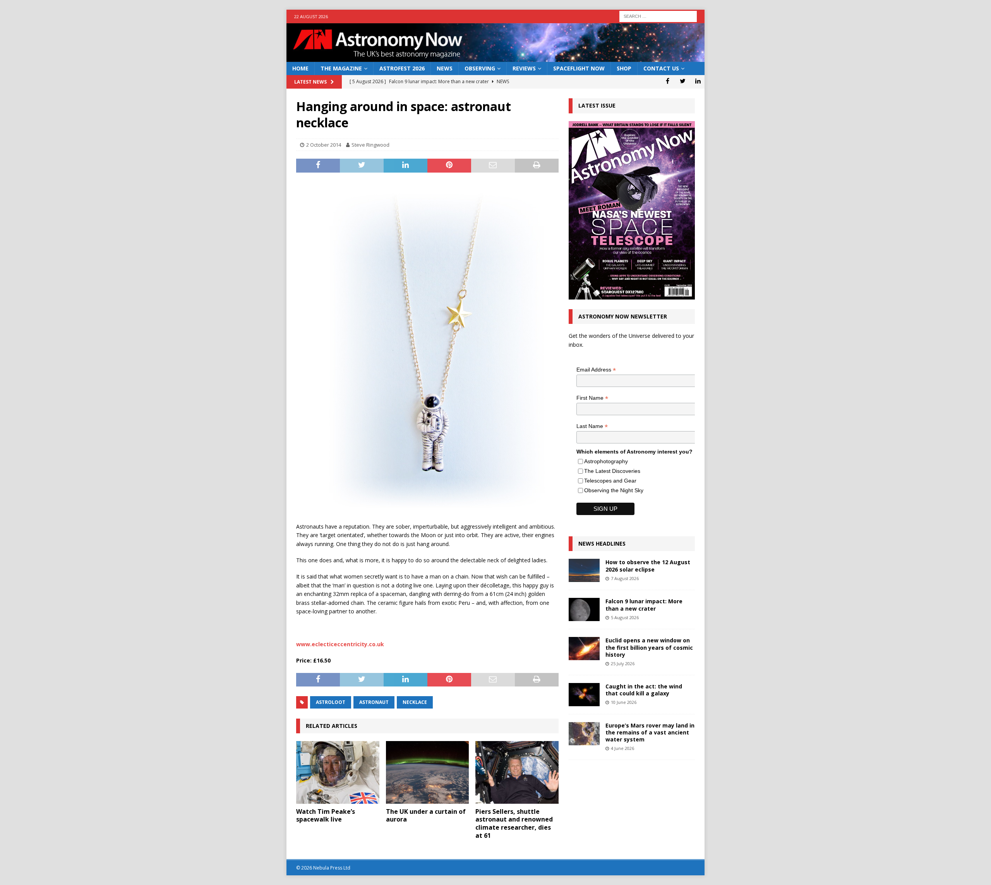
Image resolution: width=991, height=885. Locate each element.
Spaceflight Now (579, 68)
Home (300, 68)
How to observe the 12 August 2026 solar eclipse (647, 565)
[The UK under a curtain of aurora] (427, 772)
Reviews (524, 68)
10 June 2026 (623, 702)
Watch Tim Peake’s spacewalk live (325, 815)
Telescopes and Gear (610, 481)
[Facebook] (667, 81)
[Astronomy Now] (495, 57)
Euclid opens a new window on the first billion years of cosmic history (649, 647)
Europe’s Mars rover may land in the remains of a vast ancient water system (649, 732)
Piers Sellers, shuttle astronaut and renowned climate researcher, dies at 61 (514, 823)
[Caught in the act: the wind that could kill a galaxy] (584, 694)
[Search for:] (658, 15)
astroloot (330, 702)
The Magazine (341, 68)
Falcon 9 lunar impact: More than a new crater (643, 604)
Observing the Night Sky (613, 490)
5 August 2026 (625, 617)
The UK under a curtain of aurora (426, 815)
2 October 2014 (323, 144)
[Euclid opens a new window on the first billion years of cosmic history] (584, 648)
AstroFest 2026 (402, 68)
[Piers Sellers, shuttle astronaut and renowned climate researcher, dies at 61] (517, 772)
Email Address (596, 369)
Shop (624, 68)
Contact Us (661, 68)
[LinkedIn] (698, 81)
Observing (480, 68)
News (445, 68)
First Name (592, 398)
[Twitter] (682, 81)
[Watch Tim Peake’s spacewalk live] (337, 772)
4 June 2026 (622, 748)
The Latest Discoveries (612, 471)
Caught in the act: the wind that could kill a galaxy (643, 690)
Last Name (592, 426)
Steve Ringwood (370, 144)
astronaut (374, 702)
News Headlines (602, 543)
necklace (415, 702)
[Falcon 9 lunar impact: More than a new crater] (584, 609)
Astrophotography (606, 461)
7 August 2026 (625, 578)
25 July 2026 (622, 663)
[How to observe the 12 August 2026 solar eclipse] (584, 570)
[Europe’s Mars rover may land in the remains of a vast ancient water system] (584, 733)
